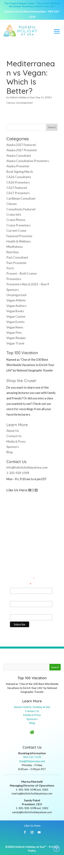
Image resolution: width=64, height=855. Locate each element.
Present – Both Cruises (21, 273)
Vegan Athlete (16, 300)
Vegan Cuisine (15, 316)
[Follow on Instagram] (32, 832)
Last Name (17, 611)
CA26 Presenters (18, 182)
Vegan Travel (15, 343)
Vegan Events (15, 322)
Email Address (20, 584)
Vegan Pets (14, 332)
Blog (9, 452)
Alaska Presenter (18, 166)
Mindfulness (14, 246)
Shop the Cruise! (21, 380)
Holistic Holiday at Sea (22, 97)
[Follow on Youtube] (39, 832)
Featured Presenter (19, 236)
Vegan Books (15, 311)
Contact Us (14, 436)
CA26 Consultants (18, 177)
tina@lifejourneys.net (32, 761)
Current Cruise (16, 230)
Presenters (13, 279)
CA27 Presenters (18, 193)
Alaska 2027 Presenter (21, 150)
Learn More (17, 424)
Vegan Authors (16, 306)
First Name (17, 597)
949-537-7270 (32, 757)
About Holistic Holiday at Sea (32, 707)
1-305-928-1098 (17, 473)
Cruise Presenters (18, 225)
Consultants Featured (20, 209)
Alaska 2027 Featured (21, 145)
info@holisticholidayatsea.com (27, 467)
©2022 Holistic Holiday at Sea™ (25, 846)
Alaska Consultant (18, 155)
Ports (10, 268)
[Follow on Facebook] (25, 832)
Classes (10, 102)
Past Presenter (16, 263)
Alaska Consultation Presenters (27, 161)
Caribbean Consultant (21, 198)
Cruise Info (13, 214)
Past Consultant (17, 257)
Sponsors (12, 290)
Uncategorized (24, 102)
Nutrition (12, 252)
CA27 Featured (16, 188)
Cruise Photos (15, 220)
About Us (12, 431)
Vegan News (14, 327)
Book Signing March (19, 171)
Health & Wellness (18, 241)
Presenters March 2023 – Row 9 (27, 284)
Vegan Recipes (16, 338)
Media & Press (16, 441)
